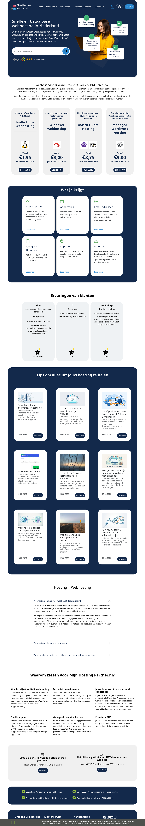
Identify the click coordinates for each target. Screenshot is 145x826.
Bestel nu (25, 170)
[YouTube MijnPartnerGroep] (115, 817)
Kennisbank (65, 6)
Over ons (98, 6)
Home (40, 6)
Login (128, 6)
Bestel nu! (43, 770)
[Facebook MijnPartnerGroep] (104, 817)
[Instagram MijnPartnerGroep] (108, 817)
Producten (50, 6)
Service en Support (82, 6)
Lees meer (30, 229)
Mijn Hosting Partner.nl (24, 6)
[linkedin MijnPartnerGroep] (111, 817)
